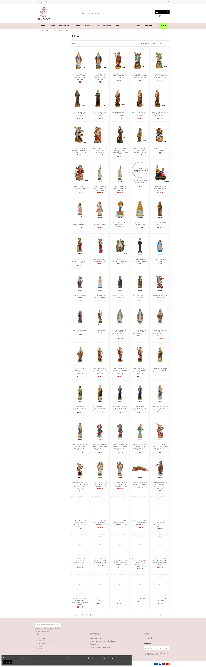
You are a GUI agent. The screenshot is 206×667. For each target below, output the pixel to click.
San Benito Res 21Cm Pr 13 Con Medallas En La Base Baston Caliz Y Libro (80, 601)
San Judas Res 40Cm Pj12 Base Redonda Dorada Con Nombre (100, 408)
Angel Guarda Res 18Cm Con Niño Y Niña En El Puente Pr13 (160, 76)
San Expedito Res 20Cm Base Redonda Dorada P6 (120, 76)
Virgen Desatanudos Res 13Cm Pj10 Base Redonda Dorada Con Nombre (100, 447)
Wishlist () (166, 2)
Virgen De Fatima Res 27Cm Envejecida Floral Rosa (120, 188)
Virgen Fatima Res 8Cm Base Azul (100, 296)
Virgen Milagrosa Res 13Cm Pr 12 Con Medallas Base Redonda (100, 76)
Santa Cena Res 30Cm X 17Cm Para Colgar (120, 260)
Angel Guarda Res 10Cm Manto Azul (160, 149)
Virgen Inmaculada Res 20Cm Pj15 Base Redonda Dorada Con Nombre (80, 447)
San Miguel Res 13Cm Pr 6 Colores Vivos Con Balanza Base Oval (80, 150)
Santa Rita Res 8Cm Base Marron (120, 296)
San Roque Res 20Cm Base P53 (160, 224)
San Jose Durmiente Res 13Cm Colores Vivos (140, 182)
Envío (40, 646)
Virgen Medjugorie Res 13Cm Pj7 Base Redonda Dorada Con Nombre (140, 447)
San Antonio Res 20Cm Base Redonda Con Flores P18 (140, 114)
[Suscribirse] (58, 625)
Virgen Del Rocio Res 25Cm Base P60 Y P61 (140, 224)
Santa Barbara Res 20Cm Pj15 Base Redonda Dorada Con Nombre (80, 561)
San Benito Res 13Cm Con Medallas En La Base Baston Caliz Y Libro (160, 561)
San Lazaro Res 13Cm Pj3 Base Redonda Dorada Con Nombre (100, 522)
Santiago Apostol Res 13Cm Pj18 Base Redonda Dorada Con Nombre (160, 485)
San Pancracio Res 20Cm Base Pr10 (100, 260)
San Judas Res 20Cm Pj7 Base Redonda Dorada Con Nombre (80, 408)
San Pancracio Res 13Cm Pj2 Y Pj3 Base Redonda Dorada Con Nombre (100, 371)
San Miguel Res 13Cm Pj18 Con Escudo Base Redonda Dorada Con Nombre (160, 447)
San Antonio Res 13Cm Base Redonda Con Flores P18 (120, 114)
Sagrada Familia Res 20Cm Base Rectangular (100, 150)
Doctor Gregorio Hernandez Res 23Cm (140, 260)
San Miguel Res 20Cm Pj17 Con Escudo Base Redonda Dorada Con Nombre (80, 485)
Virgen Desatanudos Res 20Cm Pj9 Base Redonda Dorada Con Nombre (120, 447)
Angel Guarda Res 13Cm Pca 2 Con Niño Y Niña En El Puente (140, 76)
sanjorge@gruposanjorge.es (102, 647)
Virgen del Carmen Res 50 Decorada (160, 600)
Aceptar (8, 662)
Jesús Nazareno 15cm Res (120, 600)
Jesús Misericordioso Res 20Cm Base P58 (100, 224)
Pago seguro (40, 2)
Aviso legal (41, 643)
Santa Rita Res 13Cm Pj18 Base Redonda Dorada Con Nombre (120, 408)
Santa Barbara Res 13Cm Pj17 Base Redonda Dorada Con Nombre (160, 523)
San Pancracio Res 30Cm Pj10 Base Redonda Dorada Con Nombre (140, 371)
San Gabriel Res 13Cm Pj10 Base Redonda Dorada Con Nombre (100, 484)
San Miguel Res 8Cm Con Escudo (160, 296)
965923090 (96, 644)
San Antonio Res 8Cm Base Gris (80, 331)
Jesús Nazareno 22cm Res (100, 600)
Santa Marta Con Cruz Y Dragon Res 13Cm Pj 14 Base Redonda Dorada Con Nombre (120, 561)
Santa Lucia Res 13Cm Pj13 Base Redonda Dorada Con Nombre (100, 561)
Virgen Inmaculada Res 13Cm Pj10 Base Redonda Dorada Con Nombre (160, 409)
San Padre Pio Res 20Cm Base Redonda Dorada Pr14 (80, 114)
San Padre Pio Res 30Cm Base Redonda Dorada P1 (100, 114)
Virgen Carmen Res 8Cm (80, 296)
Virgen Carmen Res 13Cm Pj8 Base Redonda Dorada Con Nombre (160, 332)
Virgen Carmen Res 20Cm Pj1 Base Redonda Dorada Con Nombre (80, 371)
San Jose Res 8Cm (100, 330)
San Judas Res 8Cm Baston (140, 296)
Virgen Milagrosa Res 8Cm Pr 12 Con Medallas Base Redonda (80, 76)
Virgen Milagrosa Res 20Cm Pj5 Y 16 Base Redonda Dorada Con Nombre (140, 332)
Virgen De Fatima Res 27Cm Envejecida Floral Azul (100, 188)
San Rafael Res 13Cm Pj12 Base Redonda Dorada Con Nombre (120, 484)
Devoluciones (50, 2)
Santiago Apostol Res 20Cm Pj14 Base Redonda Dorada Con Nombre (80, 523)
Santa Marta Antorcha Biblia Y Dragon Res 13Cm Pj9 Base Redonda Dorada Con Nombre (140, 562)
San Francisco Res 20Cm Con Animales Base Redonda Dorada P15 (120, 151)
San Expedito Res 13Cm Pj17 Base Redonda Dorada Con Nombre (140, 522)
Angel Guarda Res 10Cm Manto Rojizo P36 (80, 188)
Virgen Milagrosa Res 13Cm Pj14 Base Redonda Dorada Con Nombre (120, 332)
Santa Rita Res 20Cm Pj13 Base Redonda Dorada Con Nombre (140, 408)
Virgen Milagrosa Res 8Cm (160, 260)
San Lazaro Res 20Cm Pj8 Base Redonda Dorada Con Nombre (120, 522)
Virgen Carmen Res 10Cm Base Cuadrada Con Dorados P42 (140, 150)
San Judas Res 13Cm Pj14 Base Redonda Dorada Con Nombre (160, 370)
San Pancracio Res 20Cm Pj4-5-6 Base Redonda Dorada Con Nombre (120, 371)
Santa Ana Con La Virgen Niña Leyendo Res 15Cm (160, 188)
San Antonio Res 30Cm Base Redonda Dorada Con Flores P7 (160, 114)
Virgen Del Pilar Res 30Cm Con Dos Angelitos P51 (120, 224)
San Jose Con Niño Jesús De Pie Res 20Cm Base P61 (80, 261)
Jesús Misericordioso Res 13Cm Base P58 (80, 224)
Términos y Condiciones (46, 641)
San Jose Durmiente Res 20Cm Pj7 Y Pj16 (140, 483)
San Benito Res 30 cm (140, 599)
